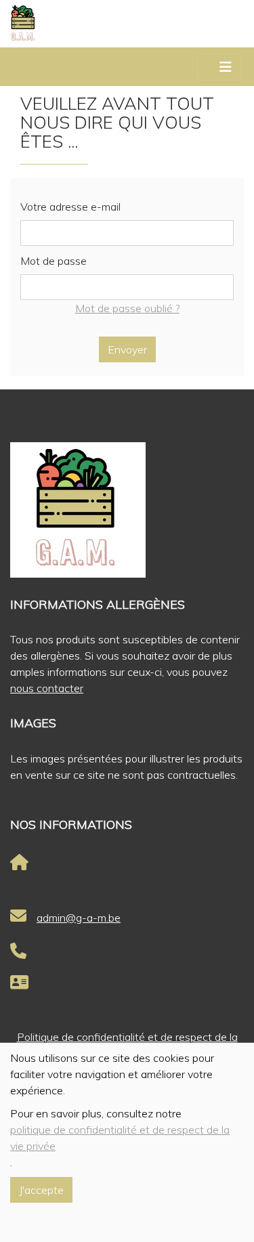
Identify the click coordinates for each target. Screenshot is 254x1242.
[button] (3, 67)
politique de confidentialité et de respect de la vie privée (120, 1138)
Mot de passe (53, 260)
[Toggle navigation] (225, 67)
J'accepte (41, 1190)
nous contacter (46, 688)
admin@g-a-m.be (79, 917)
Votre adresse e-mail (70, 206)
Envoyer (127, 349)
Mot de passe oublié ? (127, 308)
